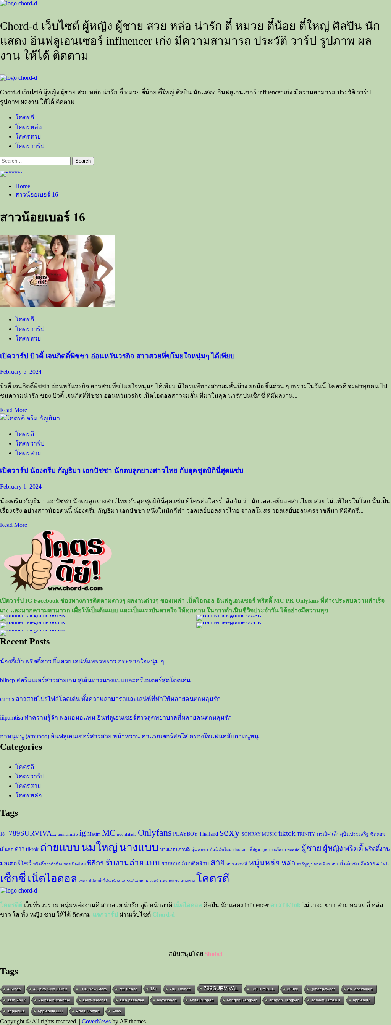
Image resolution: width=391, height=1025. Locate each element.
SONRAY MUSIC (259, 834)
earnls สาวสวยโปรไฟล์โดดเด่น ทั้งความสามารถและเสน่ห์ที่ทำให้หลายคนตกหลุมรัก (110, 699)
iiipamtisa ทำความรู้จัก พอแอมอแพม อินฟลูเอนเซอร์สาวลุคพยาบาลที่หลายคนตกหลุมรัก (116, 717)
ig (82, 833)
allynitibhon (167, 1000)
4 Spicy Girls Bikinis (50, 989)
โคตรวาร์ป (29, 146)
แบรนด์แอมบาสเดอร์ (139, 881)
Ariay (116, 1011)
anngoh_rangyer (284, 1000)
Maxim (93, 834)
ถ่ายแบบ (60, 847)
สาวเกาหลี (236, 864)
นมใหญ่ (99, 847)
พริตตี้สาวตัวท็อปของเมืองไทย (59, 864)
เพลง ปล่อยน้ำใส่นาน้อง (99, 881)
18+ (3, 834)
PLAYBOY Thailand (195, 834)
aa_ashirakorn (360, 989)
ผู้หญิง (333, 848)
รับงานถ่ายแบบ (132, 862)
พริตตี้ (353, 848)
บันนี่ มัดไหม (220, 849)
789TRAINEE (263, 989)
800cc (292, 989)
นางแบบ (138, 847)
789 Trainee (180, 989)
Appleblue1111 (50, 1011)
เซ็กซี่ (13, 878)
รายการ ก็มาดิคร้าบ (185, 863)
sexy (230, 832)
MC (108, 833)
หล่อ (288, 863)
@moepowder (322, 989)
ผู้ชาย (311, 848)
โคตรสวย (28, 136)
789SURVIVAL (33, 833)
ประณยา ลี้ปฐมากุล (250, 849)
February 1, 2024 (21, 486)
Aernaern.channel (54, 1000)
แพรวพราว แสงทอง (177, 881)
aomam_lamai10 (325, 1000)
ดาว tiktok (27, 849)
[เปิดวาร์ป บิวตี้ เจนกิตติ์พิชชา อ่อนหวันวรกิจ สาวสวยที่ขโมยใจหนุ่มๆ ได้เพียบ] (57, 305)
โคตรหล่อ (28, 127)
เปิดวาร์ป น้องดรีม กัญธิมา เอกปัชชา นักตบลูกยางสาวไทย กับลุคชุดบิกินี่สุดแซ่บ (122, 470)
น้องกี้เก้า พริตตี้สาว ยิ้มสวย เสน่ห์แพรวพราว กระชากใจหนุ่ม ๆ (82, 661)
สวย (217, 862)
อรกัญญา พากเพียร (313, 864)
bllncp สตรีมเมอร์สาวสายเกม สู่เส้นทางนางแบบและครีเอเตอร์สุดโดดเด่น (95, 680)
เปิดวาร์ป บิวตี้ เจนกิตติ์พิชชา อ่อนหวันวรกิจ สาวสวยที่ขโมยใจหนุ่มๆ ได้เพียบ (117, 356)
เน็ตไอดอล (52, 879)
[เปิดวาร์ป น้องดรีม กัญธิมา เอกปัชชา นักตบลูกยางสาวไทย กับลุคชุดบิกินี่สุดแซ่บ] (30, 418)
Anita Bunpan (201, 1000)
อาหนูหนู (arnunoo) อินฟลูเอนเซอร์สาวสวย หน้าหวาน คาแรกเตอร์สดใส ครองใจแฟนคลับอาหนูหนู (129, 736)
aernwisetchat (94, 1000)
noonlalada (126, 834)
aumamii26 (68, 834)
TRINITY (306, 834)
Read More (13, 410)
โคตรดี (24, 117)
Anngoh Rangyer (241, 1000)
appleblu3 (361, 1000)
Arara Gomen (88, 1011)
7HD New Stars (93, 989)
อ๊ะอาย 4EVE (374, 864)
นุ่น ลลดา (199, 849)
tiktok (287, 833)
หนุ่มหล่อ (264, 862)
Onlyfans (154, 832)
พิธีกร (95, 863)
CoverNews (96, 1021)
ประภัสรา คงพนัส (284, 849)
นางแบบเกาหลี (175, 849)
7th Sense (128, 989)
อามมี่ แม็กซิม (345, 864)
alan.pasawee (132, 1000)
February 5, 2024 (21, 371)
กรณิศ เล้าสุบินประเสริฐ (343, 834)
